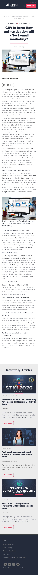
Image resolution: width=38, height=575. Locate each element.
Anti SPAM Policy (8, 544)
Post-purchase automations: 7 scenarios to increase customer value (17, 454)
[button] (4, 85)
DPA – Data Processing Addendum (14, 557)
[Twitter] (5, 564)
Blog (9, 16)
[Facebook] (13, 564)
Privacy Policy (7, 548)
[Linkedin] (9, 564)
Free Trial (31, 6)
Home (5, 16)
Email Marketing (19, 47)
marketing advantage (9, 325)
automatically (27, 120)
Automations (5, 396)
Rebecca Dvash (6, 461)
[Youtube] (18, 564)
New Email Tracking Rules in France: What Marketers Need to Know (17, 506)
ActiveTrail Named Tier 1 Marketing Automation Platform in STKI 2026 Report (19, 402)
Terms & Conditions (9, 551)
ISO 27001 (6, 554)
